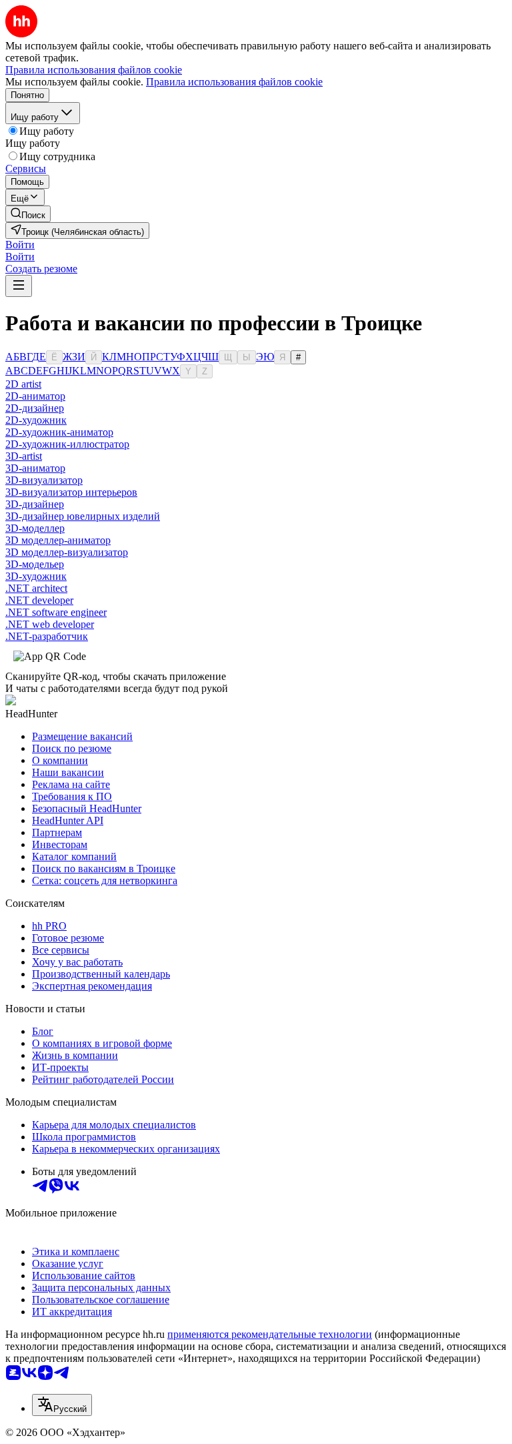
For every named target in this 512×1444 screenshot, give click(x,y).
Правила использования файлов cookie (234, 81)
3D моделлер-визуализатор (66, 552)
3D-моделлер (35, 528)
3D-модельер (34, 564)
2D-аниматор (35, 396)
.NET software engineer (56, 612)
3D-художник (36, 576)
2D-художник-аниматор (59, 432)
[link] (28, 214)
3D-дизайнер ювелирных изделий (82, 516)
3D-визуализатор (44, 480)
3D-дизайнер (34, 504)
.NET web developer (49, 624)
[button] (20, 244)
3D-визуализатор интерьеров (71, 492)
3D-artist (23, 456)
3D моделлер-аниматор (58, 540)
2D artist (23, 384)
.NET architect (36, 588)
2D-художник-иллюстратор (67, 444)
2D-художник (36, 420)
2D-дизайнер (34, 408)
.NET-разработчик (46, 636)
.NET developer (39, 600)
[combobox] (62, 1405)
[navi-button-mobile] (18, 286)
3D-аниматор (35, 468)
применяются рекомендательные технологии (269, 1334)
